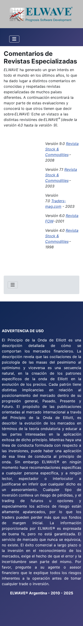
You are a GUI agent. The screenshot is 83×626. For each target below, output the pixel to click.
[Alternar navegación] (14, 39)
